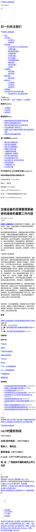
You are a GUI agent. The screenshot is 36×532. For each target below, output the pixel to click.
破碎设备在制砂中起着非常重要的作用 (19, 327)
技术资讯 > (11, 87)
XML (27, 479)
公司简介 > (11, 40)
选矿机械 (7, 44)
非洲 (14, 488)
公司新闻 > (11, 82)
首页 (5, 35)
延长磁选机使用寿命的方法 (13, 399)
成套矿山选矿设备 (10, 149)
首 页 (13, 99)
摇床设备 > (11, 62)
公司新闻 (27, 99)
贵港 (31, 486)
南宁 (16, 486)
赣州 (10, 488)
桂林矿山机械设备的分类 (12, 123)
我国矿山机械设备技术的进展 (14, 388)
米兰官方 (16, 530)
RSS (23, 479)
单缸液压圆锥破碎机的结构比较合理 (16, 409)
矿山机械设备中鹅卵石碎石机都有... (16, 386)
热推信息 (4, 479)
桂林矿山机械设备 (7, 321)
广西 (9, 486)
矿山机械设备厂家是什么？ (13, 127)
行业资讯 (7, 110)
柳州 (13, 486)
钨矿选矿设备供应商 (11, 155)
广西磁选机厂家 (9, 164)
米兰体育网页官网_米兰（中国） (20, 523)
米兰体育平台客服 (7, 530)
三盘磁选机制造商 (10, 151)
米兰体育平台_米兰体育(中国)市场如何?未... (18, 395)
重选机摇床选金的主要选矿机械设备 (16, 120)
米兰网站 (17, 521)
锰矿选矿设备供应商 (11, 142)
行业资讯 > (11, 85)
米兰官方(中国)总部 (7, 521)
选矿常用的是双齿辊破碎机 (15, 331)
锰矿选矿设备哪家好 (11, 147)
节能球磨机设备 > (14, 60)
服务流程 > (11, 78)
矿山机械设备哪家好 (19, 321)
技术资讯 (7, 112)
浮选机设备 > (12, 56)
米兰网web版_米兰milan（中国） (22, 528)
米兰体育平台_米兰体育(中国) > (18, 47)
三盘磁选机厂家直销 (11, 153)
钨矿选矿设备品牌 (10, 144)
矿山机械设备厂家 (19, 490)
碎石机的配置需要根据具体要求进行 (16, 407)
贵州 (23, 486)
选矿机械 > (11, 73)
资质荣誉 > (11, 42)
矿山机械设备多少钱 (11, 158)
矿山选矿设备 (8, 167)
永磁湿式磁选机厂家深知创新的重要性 (17, 401)
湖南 (4, 488)
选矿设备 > (11, 71)
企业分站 (11, 479)
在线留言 (7, 89)
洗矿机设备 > (12, 64)
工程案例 (7, 69)
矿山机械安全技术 (10, 390)
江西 (7, 488)
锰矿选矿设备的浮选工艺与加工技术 (16, 125)
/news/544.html (12, 325)
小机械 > (11, 67)
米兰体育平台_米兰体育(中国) (14, 91)
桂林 (19, 486)
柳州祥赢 (24, 483)
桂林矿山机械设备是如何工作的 (14, 405)
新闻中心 (7, 80)
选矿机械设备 (8, 162)
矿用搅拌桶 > (12, 53)
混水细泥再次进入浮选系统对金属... (16, 392)
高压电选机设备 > (14, 51)
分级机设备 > (12, 49)
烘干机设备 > (12, 58)
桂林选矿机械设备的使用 (12, 134)
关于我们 (7, 38)
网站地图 (17, 479)
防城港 (27, 486)
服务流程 (7, 76)
